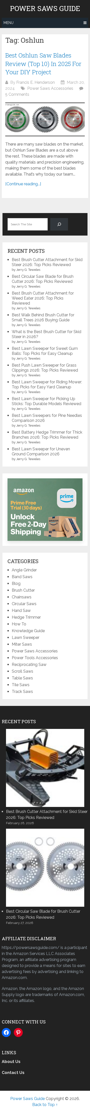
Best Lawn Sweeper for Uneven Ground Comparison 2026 (41, 451)
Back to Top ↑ (45, 1104)
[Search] (59, 224)
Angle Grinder (24, 570)
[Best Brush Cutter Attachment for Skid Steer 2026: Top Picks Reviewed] (45, 767)
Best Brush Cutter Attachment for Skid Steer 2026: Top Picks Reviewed (47, 262)
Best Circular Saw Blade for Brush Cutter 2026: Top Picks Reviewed (43, 279)
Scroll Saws (22, 671)
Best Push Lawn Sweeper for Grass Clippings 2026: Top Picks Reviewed (45, 368)
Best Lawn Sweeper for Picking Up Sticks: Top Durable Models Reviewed (46, 401)
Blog (16, 583)
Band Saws (22, 576)
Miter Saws (22, 644)
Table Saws (22, 678)
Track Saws (22, 691)
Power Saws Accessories (50, 88)
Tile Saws (21, 684)
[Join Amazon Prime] (45, 509)
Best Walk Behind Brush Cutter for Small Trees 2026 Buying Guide (43, 317)
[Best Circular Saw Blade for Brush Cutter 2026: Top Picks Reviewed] (45, 867)
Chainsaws (22, 597)
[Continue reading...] (23, 184)
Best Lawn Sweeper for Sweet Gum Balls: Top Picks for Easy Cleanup (45, 351)
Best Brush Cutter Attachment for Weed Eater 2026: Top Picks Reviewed (43, 298)
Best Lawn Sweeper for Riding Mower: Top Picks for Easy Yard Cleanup (47, 384)
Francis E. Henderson (35, 82)
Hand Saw (21, 610)
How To (19, 624)
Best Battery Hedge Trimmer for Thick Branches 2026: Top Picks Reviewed (47, 435)
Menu (9, 23)
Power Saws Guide (45, 8)
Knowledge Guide (28, 630)
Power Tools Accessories (35, 657)
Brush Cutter (23, 590)
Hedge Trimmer (26, 617)
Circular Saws (24, 603)
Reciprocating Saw (29, 664)
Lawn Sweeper (25, 637)
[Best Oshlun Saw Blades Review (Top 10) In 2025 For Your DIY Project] (45, 120)
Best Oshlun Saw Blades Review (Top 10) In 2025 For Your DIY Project (43, 63)
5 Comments (17, 94)
